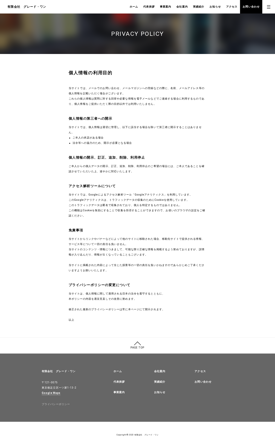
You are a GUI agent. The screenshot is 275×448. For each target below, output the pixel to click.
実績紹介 (198, 6)
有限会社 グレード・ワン (59, 371)
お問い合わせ (251, 6)
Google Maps (51, 392)
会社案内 (182, 6)
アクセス (231, 6)
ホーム (134, 6)
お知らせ (215, 6)
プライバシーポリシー (56, 404)
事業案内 (165, 6)
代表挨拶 (149, 6)
